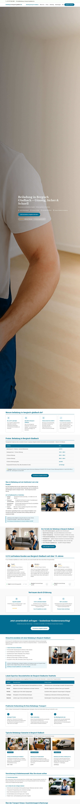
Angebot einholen (69, 4)
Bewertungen (58, 4)
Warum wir (42, 4)
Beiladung (52, 4)
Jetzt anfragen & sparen (48, 546)
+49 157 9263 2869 (11, 1)
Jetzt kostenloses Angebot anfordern (29, 214)
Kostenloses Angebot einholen (40, 475)
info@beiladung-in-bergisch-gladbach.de (25, 1)
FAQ (63, 4)
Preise (47, 4)
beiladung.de (14, 4)
